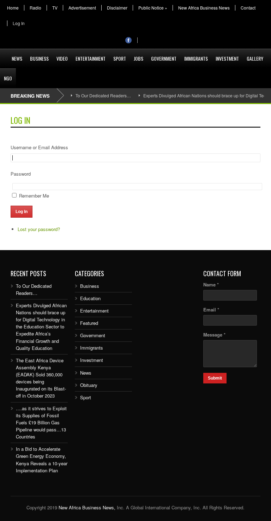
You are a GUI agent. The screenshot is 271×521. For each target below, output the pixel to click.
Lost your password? (39, 229)
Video (62, 58)
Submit (215, 378)
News (17, 58)
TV (55, 8)
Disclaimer (117, 8)
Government (163, 58)
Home (13, 8)
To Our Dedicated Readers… (103, 95)
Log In (19, 23)
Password (21, 173)
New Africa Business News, (87, 507)
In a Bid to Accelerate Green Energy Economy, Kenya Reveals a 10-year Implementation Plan (41, 459)
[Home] (4, 54)
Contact (248, 8)
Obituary (88, 385)
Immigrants (196, 58)
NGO (8, 78)
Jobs (138, 58)
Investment (227, 58)
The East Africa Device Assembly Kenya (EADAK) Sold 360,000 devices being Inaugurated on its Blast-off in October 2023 (41, 378)
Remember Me (34, 195)
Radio (35, 8)
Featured (89, 323)
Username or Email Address (39, 147)
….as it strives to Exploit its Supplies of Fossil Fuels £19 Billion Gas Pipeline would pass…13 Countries (41, 422)
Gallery (255, 58)
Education (90, 298)
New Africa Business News (204, 8)
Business (39, 58)
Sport (119, 58)
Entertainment (91, 58)
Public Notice (152, 8)
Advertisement (82, 8)
